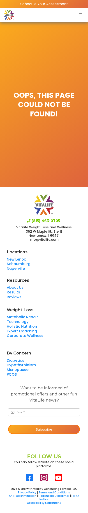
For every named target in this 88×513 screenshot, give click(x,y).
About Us (15, 287)
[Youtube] (58, 477)
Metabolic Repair (22, 317)
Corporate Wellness (25, 335)
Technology (17, 321)
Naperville (16, 268)
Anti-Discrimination (22, 496)
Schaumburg (18, 263)
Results (13, 292)
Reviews (14, 297)
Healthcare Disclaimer (54, 496)
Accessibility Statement (44, 503)
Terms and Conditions (54, 492)
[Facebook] (29, 477)
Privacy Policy (27, 492)
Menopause (17, 369)
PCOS (12, 374)
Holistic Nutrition (22, 326)
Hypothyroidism (21, 365)
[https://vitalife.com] (9, 15)
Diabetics (15, 360)
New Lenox (16, 259)
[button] (80, 15)
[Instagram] (44, 477)
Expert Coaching (22, 331)
